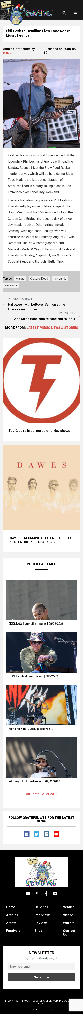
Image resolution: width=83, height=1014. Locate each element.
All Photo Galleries (40, 794)
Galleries (41, 907)
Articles (12, 915)
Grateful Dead (39, 278)
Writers (68, 923)
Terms (48, 1009)
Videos (68, 915)
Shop (38, 931)
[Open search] (64, 13)
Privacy (36, 1009)
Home (10, 907)
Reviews (41, 923)
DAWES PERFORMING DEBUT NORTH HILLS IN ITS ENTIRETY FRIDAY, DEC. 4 (40, 540)
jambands (60, 278)
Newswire (11, 285)
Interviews (43, 915)
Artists (20, 278)
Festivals (13, 931)
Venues (69, 907)
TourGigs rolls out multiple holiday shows (39, 431)
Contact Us (69, 932)
